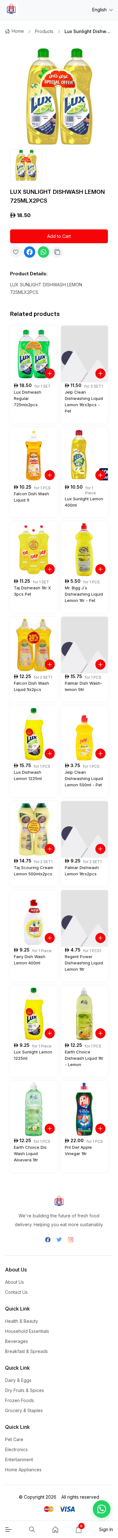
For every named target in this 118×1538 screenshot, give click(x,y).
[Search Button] (32, 1529)
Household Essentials (27, 1331)
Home (18, 31)
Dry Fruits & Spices (24, 1390)
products (44, 31)
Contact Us (16, 1292)
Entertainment (19, 1459)
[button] (101, 1509)
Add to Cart (59, 236)
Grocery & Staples (24, 1410)
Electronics (16, 1449)
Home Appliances (23, 1469)
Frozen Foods (19, 1400)
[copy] (57, 252)
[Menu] (8, 1529)
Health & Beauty (21, 1321)
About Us (14, 1282)
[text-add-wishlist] (15, 252)
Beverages (16, 1341)
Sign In (106, 1529)
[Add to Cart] (50, 373)
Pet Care (14, 1439)
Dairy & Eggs (18, 1380)
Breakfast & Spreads (26, 1351)
